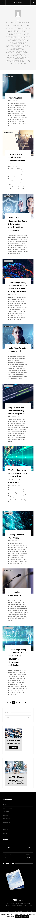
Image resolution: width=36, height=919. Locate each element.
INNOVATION (6, 826)
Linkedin (19, 850)
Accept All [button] (18, 916)
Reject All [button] (25, 916)
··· (22, 702)
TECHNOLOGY (6, 818)
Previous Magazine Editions (23, 903)
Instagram (19, 857)
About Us (13, 903)
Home (4, 804)
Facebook (19, 844)
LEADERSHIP (6, 815)
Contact (5, 833)
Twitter (19, 847)
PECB (18, 20)
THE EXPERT (6, 811)
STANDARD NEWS (7, 808)
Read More (10, 916)
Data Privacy (20, 905)
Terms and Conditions (10, 905)
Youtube (19, 854)
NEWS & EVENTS (7, 822)
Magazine (6, 829)
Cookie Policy (28, 905)
